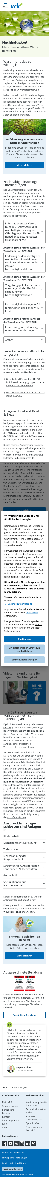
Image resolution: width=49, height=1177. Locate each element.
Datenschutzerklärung (20, 603)
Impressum (32, 612)
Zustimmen (24, 639)
